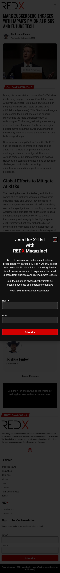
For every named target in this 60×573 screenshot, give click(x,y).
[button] (55, 240)
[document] (30, 286)
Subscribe (30, 332)
